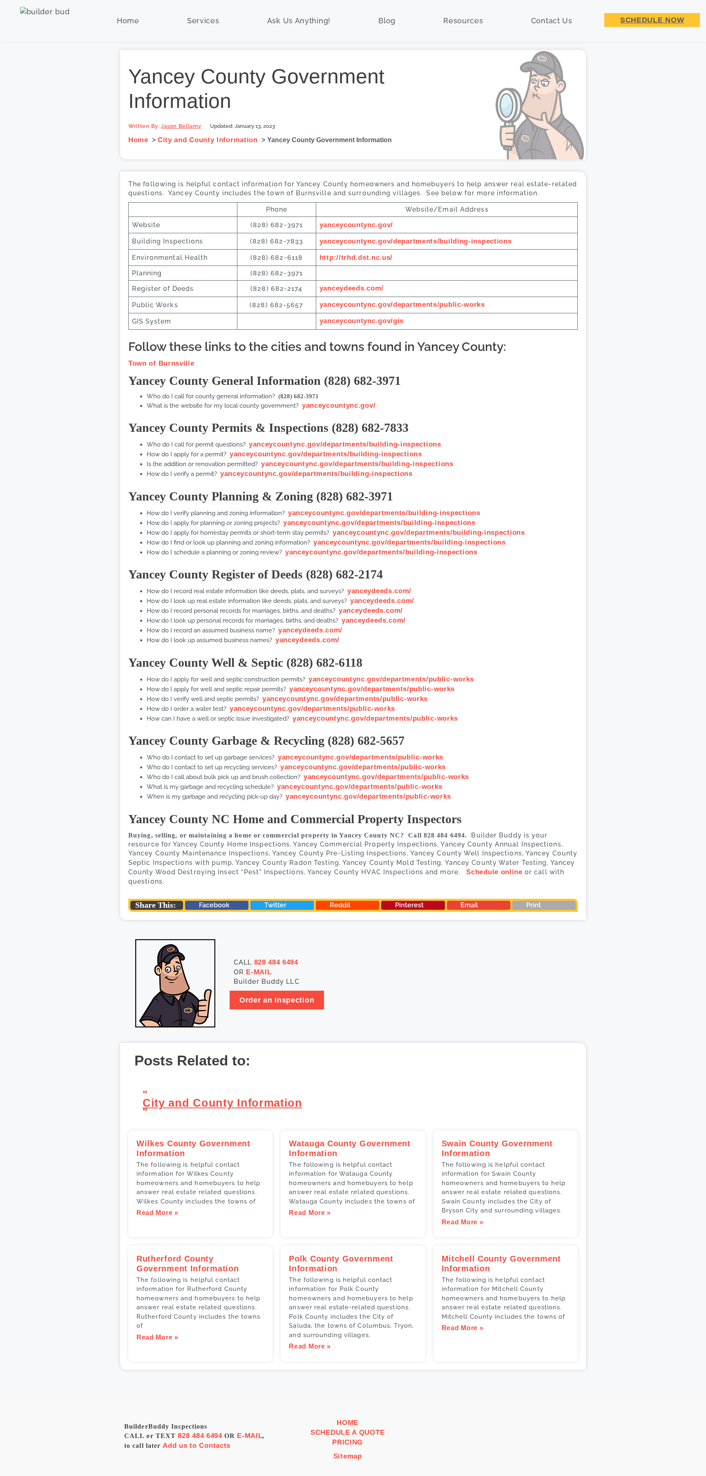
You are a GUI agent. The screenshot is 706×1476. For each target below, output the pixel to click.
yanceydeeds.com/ (351, 288)
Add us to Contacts (196, 1445)
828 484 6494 (276, 962)
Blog (386, 20)
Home (128, 20)
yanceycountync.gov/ (356, 225)
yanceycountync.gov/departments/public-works (402, 304)
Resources (463, 20)
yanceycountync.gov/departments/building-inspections (415, 241)
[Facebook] (516, 1440)
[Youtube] (572, 1440)
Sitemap (347, 1456)
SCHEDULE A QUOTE (347, 1432)
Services (203, 20)
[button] (216, 905)
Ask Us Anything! (299, 20)
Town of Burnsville (161, 363)
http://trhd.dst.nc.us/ (356, 257)
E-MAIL (258, 972)
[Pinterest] (553, 1440)
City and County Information (222, 1103)
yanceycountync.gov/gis (361, 321)
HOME (347, 1423)
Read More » (157, 1212)
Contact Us (551, 20)
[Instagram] (535, 1440)
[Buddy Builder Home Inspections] (44, 21)
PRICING (347, 1442)
